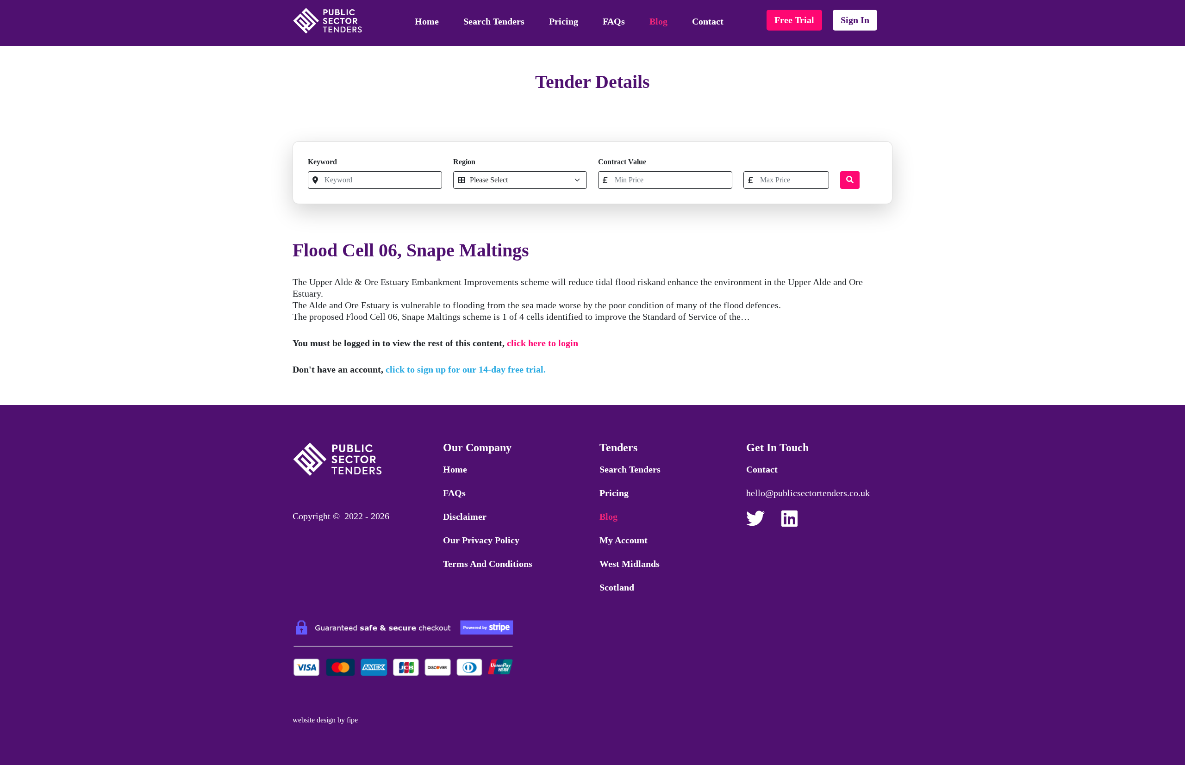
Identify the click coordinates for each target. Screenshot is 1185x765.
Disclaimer (464, 516)
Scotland (616, 587)
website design (314, 720)
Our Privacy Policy (481, 540)
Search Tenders (493, 21)
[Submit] (850, 180)
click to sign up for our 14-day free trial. (466, 369)
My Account (623, 540)
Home (427, 21)
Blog (658, 21)
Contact (707, 21)
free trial (794, 20)
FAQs (614, 21)
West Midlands (629, 564)
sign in (855, 20)
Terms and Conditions (487, 564)
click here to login (542, 343)
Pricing (563, 21)
